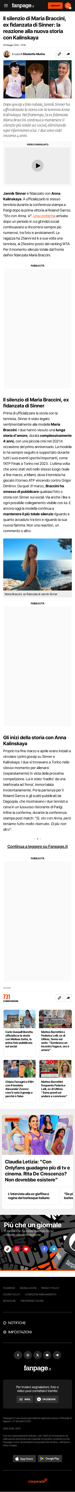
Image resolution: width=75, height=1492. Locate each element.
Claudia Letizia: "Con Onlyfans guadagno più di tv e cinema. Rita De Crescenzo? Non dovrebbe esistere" (37, 1171)
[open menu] (4, 5)
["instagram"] (16, 1248)
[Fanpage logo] (23, 5)
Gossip (7, 988)
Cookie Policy (11, 1294)
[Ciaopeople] (37, 1481)
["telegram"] (53, 1248)
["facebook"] (44, 1248)
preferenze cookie (32, 1300)
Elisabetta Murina (34, 54)
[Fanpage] (37, 1368)
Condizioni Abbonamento (40, 1294)
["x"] (35, 1248)
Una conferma (44, 216)
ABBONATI (55, 5)
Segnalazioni (28, 1287)
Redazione (9, 1300)
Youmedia (9, 1287)
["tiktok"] (7, 1248)
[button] (68, 54)
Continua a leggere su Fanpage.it (37, 846)
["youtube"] (26, 1248)
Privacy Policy (50, 1287)
